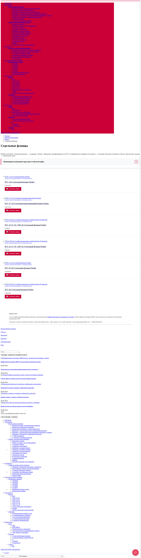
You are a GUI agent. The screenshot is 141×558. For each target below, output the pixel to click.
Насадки (11, 117)
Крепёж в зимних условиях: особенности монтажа (15, 397)
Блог (2, 345)
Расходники (8, 105)
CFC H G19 (16, 84)
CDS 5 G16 (16, 83)
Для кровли (8, 5)
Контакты (4, 335)
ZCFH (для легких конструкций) (23, 93)
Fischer (7, 178)
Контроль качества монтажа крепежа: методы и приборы (17, 406)
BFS (13, 79)
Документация (5, 342)
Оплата (3, 332)
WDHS (14, 91)
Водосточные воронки (16, 7)
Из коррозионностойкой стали (22, 96)
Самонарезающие (18, 41)
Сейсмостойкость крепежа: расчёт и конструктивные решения (18, 378)
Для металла (9, 76)
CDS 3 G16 (16, 81)
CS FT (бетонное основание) (21, 89)
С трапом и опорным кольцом (22, 20)
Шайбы (14, 43)
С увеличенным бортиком (20, 102)
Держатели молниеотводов (21, 34)
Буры (10, 107)
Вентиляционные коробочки (21, 57)
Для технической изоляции (13, 60)
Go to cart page (6, 417)
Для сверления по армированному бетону (26, 114)
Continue (14, 417)
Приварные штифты (15, 62)
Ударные (15, 124)
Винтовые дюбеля (18, 24)
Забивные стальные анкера (21, 31)
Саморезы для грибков (19, 29)
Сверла (11, 127)
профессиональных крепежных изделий (60, 317)
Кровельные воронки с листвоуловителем (26, 12)
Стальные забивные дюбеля (21, 53)
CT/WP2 (15, 69)
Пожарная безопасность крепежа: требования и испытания (17, 388)
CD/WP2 (15, 65)
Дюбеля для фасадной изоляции (19, 48)
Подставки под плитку (19, 36)
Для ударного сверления (20, 115)
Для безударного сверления (21, 112)
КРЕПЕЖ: (8, 3)
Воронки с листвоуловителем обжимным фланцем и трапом (32, 15)
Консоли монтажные (15, 178)
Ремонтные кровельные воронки (23, 10)
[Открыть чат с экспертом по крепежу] (135, 552)
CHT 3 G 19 (16, 86)
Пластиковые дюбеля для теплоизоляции (25, 52)
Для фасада (8, 46)
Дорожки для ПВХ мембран (21, 33)
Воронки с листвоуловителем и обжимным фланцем (29, 14)
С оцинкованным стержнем (21, 98)
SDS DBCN (16, 110)
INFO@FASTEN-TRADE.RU (10, 132)
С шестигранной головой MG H (22, 121)
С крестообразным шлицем (21, 119)
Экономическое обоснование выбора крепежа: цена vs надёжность (19, 369)
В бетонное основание (19, 39)
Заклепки (11, 95)
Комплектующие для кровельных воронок (26, 8)
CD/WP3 (15, 67)
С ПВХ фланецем (18, 19)
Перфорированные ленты (20, 72)
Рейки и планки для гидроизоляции (24, 26)
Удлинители (16, 126)
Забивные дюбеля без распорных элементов (26, 50)
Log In (7, 553)
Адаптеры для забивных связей (22, 55)
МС (13, 129)
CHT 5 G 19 (16, 88)
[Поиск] (63, 556)
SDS (13, 108)
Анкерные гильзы (18, 38)
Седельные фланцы (26, 178)
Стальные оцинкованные (20, 103)
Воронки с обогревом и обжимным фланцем (27, 17)
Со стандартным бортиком (21, 100)
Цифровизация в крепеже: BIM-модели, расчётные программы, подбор (21, 362)
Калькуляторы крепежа (8, 329)
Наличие (4, 338)
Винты (10, 77)
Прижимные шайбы (18, 74)
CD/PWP (15, 64)
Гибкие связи (16, 58)
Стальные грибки (18, 27)
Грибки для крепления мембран (19, 22)
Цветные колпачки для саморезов (23, 45)
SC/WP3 (15, 71)
